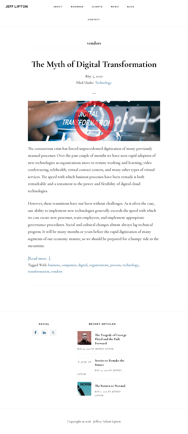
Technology (103, 83)
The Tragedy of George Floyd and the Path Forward (110, 339)
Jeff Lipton (17, 6)
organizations (99, 265)
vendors (56, 271)
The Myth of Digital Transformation (94, 64)
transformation (38, 271)
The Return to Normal (110, 386)
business (54, 265)
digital (82, 265)
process (115, 265)
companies (69, 265)
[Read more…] (39, 258)
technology (131, 265)
